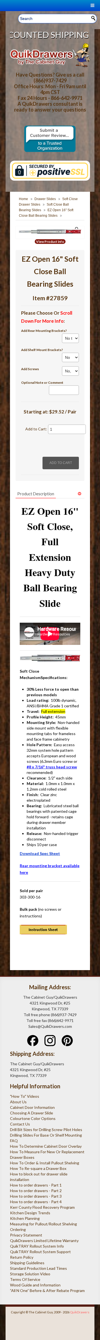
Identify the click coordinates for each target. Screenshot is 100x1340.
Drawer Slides (45, 199)
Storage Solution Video (30, 1273)
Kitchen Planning (25, 1218)
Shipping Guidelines (27, 1262)
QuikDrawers (79, 1312)
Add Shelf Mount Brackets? (42, 350)
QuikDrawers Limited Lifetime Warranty (44, 1240)
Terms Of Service (25, 1279)
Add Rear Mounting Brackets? (44, 331)
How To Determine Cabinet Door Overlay (46, 1146)
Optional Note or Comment (42, 382)
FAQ (14, 1140)
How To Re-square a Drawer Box (38, 1168)
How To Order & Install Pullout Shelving (44, 1162)
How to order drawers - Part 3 (36, 1196)
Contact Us (20, 1124)
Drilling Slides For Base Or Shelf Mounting (46, 1135)
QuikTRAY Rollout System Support (40, 1251)
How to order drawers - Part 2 (36, 1190)
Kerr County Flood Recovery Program (42, 1207)
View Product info (50, 241)
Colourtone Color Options (33, 1118)
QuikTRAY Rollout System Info (37, 1246)
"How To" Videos (24, 1096)
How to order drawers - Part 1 (36, 1185)
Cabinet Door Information (32, 1107)
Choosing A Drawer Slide (31, 1113)
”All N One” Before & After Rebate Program (47, 1290)
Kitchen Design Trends (30, 1212)
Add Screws (30, 369)
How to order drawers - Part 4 (36, 1201)
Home (23, 199)
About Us (18, 1101)
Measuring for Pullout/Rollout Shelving (43, 1224)
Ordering (18, 1229)
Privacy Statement (26, 1235)
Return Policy (21, 1257)
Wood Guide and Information (35, 1285)
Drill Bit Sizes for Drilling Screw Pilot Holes (46, 1129)
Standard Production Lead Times (38, 1268)
